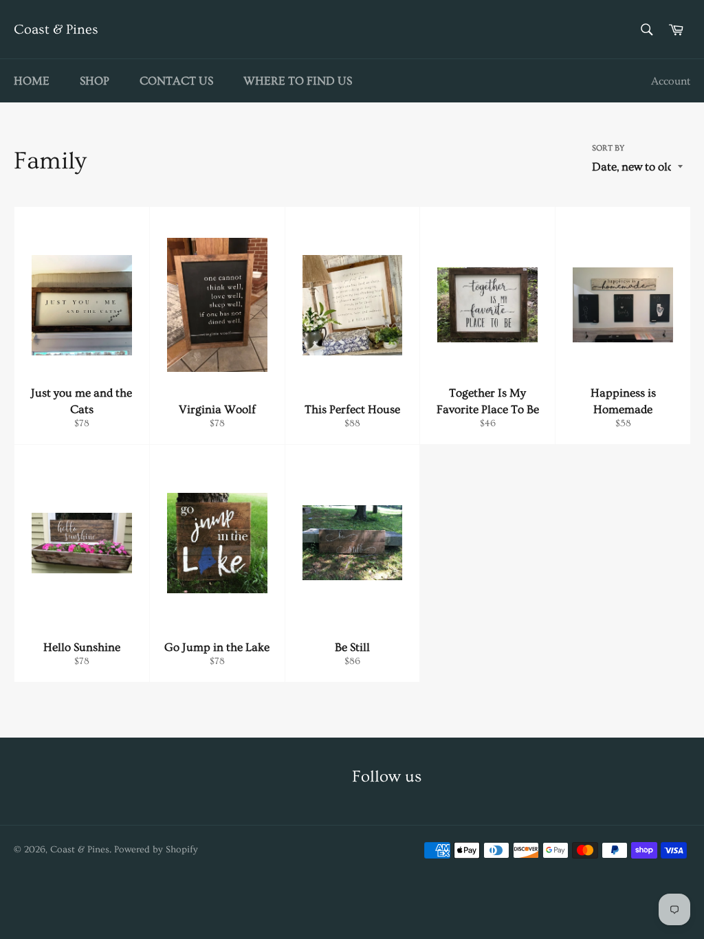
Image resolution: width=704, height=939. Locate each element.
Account (670, 81)
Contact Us (176, 80)
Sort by (608, 148)
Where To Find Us (297, 80)
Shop (94, 80)
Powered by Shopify (156, 849)
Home (32, 80)
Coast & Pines (56, 29)
